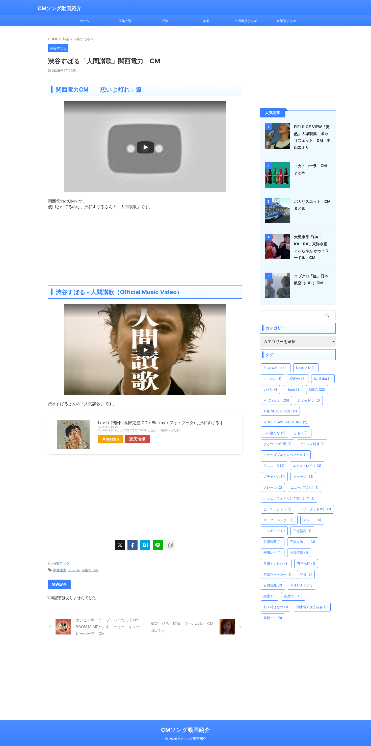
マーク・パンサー (279, 520)
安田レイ (272, 553)
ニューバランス (304, 487)
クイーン (303, 476)
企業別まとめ (286, 21)
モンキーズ (274, 531)
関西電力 (59, 570)
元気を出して (302, 542)
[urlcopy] (170, 545)
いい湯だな (274, 433)
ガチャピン (274, 476)
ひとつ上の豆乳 (277, 444)
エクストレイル (307, 466)
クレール (272, 487)
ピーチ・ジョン (277, 509)
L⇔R (270, 389)
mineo (293, 389)
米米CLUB (301, 585)
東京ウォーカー (277, 574)
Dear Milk (306, 368)
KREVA (298, 379)
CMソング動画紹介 (60, 8)
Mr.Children (276, 400)
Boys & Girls (275, 368)
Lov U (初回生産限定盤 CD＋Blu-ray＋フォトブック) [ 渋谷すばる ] (160, 422)
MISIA (317, 389)
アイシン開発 (312, 444)
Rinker (114, 427)
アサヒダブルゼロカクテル (285, 455)
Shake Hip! (309, 400)
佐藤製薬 (272, 542)
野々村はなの (275, 607)
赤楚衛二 (293, 596)
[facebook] (132, 545)
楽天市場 (137, 439)
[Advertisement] (145, 245)
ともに (301, 433)
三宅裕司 (302, 531)
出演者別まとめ (245, 21)
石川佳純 (272, 585)
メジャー (312, 520)
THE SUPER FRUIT (280, 411)
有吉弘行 (306, 563)
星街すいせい (276, 563)
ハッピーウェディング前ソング (288, 498)
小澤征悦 (299, 553)
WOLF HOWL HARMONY (285, 422)
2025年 (74, 570)
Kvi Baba (323, 379)
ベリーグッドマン (315, 509)
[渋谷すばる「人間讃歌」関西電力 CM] (145, 545)
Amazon (110, 439)
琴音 (306, 574)
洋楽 (205, 21)
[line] (158, 545)
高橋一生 (272, 618)
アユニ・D (273, 466)
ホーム (84, 21)
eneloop (272, 379)
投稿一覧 (124, 21)
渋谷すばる (61, 563)
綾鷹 (269, 596)
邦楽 (165, 21)
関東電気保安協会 (312, 607)
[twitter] (120, 545)
